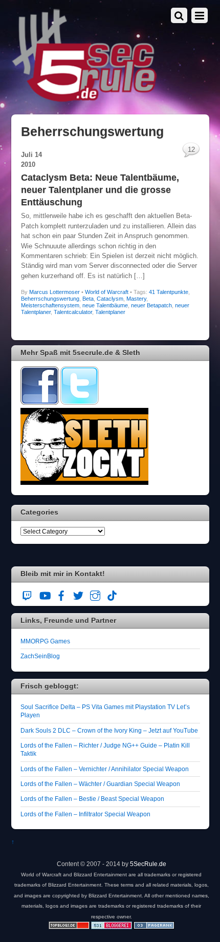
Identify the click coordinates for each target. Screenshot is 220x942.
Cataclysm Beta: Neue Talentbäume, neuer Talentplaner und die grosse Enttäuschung (100, 189)
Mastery (136, 299)
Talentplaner (110, 312)
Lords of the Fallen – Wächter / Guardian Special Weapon (100, 783)
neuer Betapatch (151, 305)
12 (191, 149)
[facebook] (61, 594)
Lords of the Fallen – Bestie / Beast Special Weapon (92, 798)
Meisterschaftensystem (50, 305)
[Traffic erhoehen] (154, 927)
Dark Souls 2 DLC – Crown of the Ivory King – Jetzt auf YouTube (109, 730)
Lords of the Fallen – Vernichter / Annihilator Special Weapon (104, 769)
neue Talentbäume (105, 305)
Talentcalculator (73, 312)
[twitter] (78, 594)
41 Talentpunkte (168, 292)
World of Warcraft (106, 292)
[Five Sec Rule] (84, 99)
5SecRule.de (148, 863)
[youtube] (44, 594)
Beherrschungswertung (50, 299)
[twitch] (27, 594)
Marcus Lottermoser (54, 292)
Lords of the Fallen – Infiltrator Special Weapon (85, 814)
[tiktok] (112, 594)
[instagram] (95, 594)
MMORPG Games (45, 641)
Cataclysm (110, 299)
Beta (88, 299)
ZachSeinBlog (40, 656)
